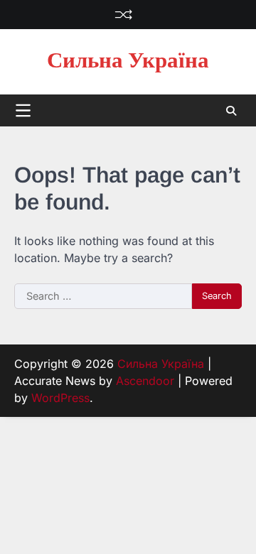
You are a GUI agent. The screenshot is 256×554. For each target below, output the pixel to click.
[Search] (231, 110)
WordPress (60, 398)
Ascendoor (145, 381)
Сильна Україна (128, 61)
